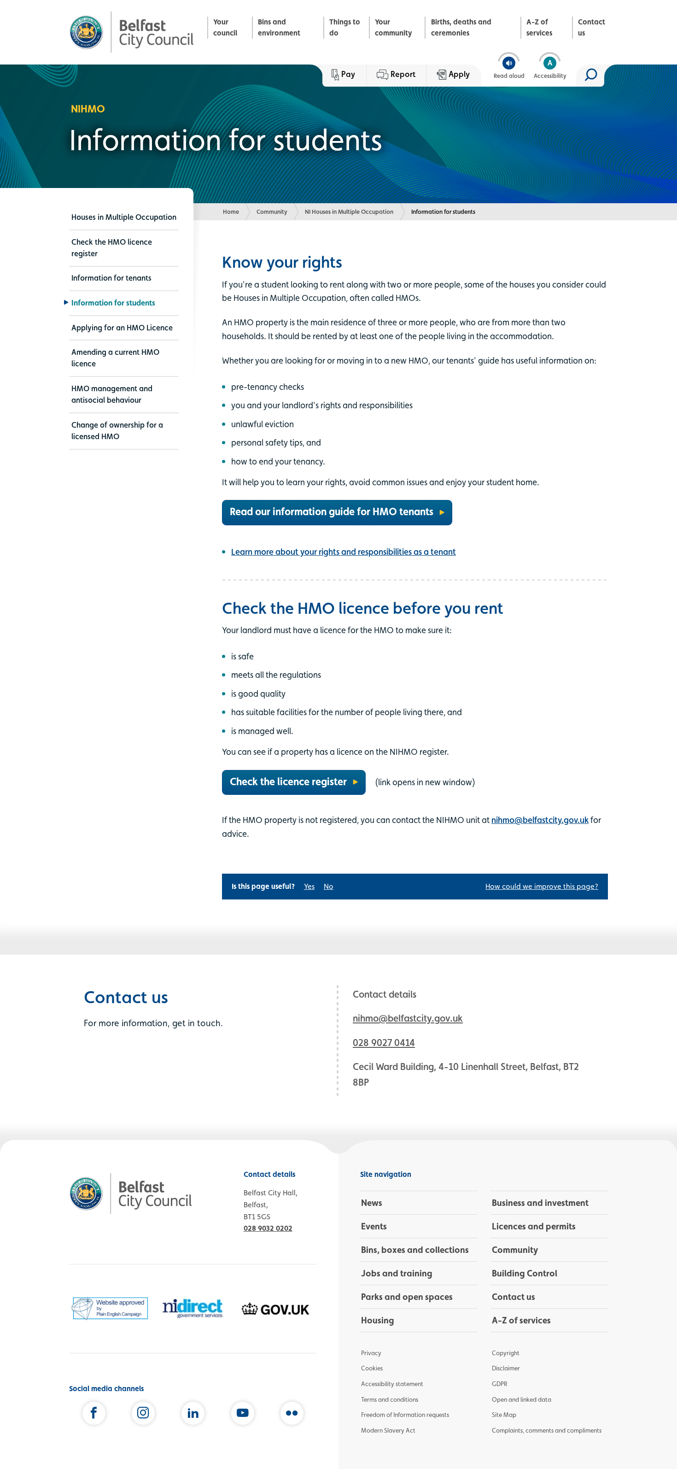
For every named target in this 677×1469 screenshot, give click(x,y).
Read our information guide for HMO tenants (331, 511)
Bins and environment (279, 27)
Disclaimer (506, 1368)
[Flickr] (291, 1415)
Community (272, 211)
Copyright (505, 1353)
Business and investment (540, 1203)
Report (403, 74)
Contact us (591, 27)
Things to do (344, 27)
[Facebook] (93, 1415)
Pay (348, 74)
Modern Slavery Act (388, 1430)
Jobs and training (396, 1273)
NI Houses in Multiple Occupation (349, 211)
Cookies (372, 1368)
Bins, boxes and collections (415, 1250)
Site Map (504, 1414)
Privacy (371, 1353)
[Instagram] (143, 1415)
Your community (393, 27)
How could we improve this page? (541, 886)
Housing (377, 1320)
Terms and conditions (389, 1399)
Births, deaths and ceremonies (461, 27)
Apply (459, 74)
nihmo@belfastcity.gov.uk (540, 820)
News (371, 1203)
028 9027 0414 (384, 1042)
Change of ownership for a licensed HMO (117, 430)
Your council (225, 27)
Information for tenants (111, 277)
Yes (309, 886)
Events (374, 1226)
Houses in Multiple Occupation (123, 217)
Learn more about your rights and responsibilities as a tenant (343, 551)
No (328, 886)
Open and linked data (521, 1399)
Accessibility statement (392, 1383)
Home (231, 211)
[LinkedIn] (192, 1415)
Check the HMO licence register (111, 247)
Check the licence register (288, 781)
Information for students (113, 302)
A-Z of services (539, 27)
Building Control (524, 1273)
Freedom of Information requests (405, 1414)
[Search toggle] (590, 76)
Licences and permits (534, 1226)
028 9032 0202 (268, 1228)
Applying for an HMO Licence (122, 327)
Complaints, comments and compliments (546, 1430)
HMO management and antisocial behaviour (111, 394)
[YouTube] (242, 1415)
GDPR (499, 1383)
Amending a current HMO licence (115, 357)
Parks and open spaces (407, 1297)
